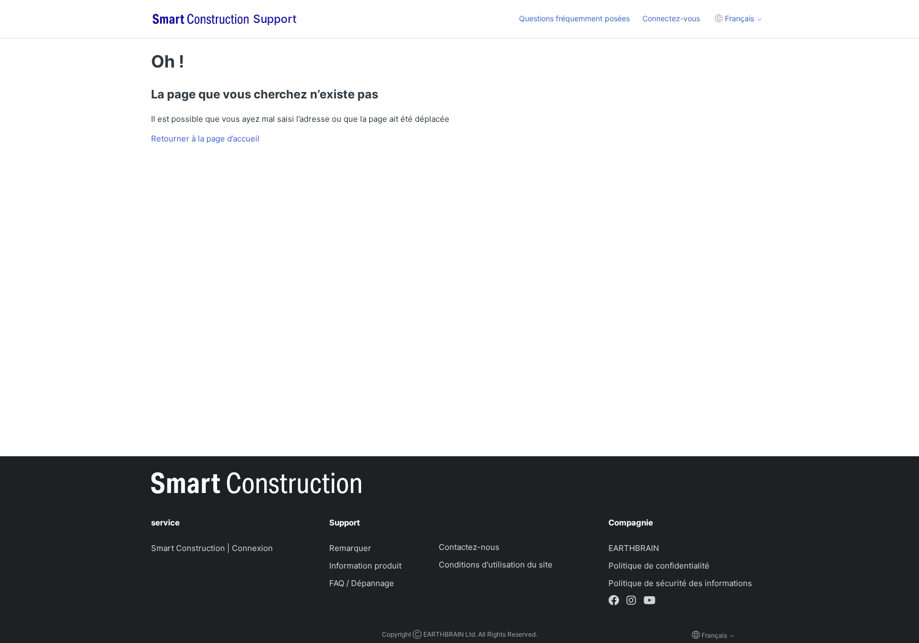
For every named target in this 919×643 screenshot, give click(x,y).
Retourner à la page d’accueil (205, 138)
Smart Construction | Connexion (212, 548)
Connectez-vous (671, 18)
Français (739, 18)
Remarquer (350, 548)
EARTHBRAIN (633, 548)
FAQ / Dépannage (361, 583)
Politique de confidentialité (658, 566)
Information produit (365, 566)
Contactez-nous (469, 547)
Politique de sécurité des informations (680, 583)
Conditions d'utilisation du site (496, 565)
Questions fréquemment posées (574, 18)
